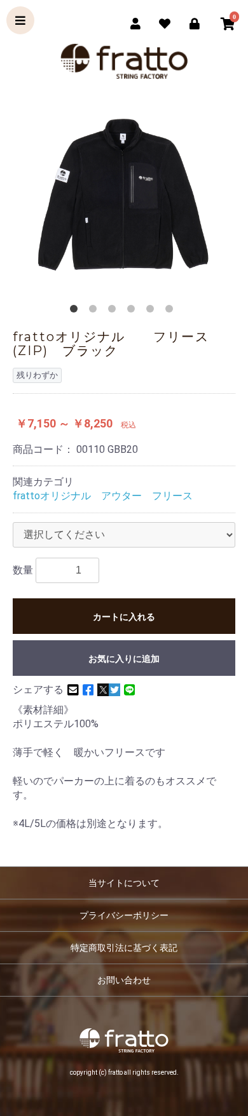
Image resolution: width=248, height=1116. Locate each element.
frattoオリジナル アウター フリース (103, 496)
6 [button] (171, 311)
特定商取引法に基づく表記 (124, 948)
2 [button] (95, 311)
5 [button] (152, 311)
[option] (124, 196)
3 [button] (114, 311)
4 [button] (133, 311)
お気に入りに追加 (124, 659)
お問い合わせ (124, 980)
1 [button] (76, 311)
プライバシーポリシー (124, 915)
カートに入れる (124, 617)
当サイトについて (124, 883)
